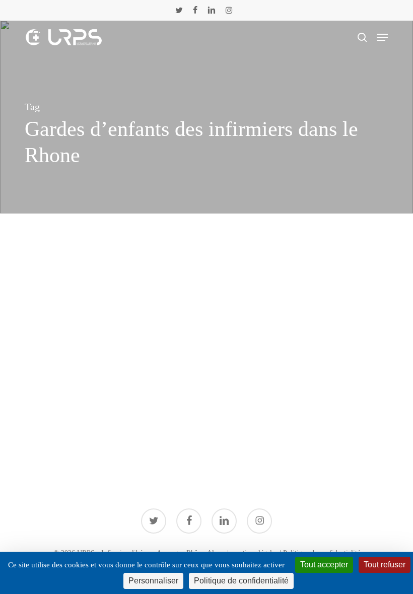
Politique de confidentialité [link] (241, 580)
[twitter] (179, 10)
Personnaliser (153, 580)
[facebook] (195, 10)
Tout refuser (384, 564)
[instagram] (229, 10)
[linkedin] (212, 10)
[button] (382, 37)
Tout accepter (324, 564)
